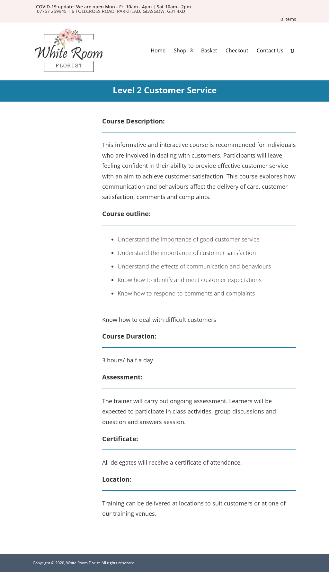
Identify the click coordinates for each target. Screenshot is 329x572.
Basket (209, 51)
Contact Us (270, 51)
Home (158, 51)
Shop (180, 51)
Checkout (237, 51)
